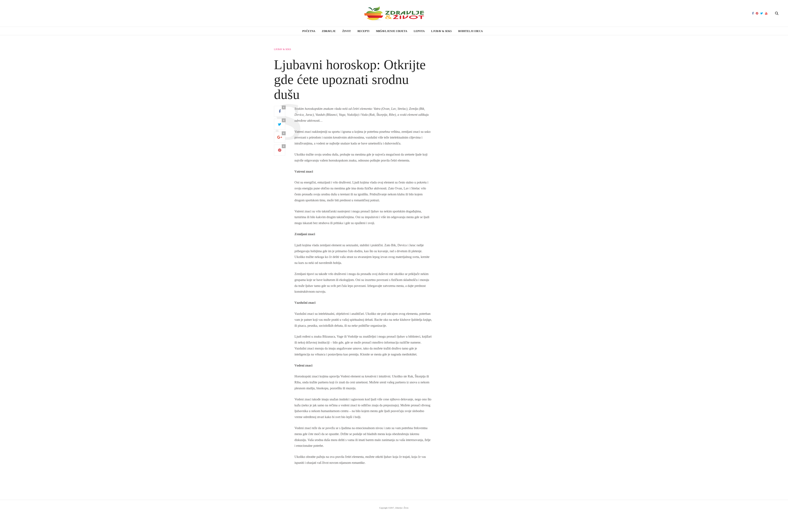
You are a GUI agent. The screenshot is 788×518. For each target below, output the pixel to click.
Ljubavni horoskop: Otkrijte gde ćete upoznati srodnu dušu (350, 79)
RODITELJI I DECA (470, 31)
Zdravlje (329, 31)
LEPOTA (419, 31)
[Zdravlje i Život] (394, 13)
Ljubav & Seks (441, 31)
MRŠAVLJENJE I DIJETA (391, 31)
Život (346, 31)
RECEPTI (363, 31)
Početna (308, 31)
